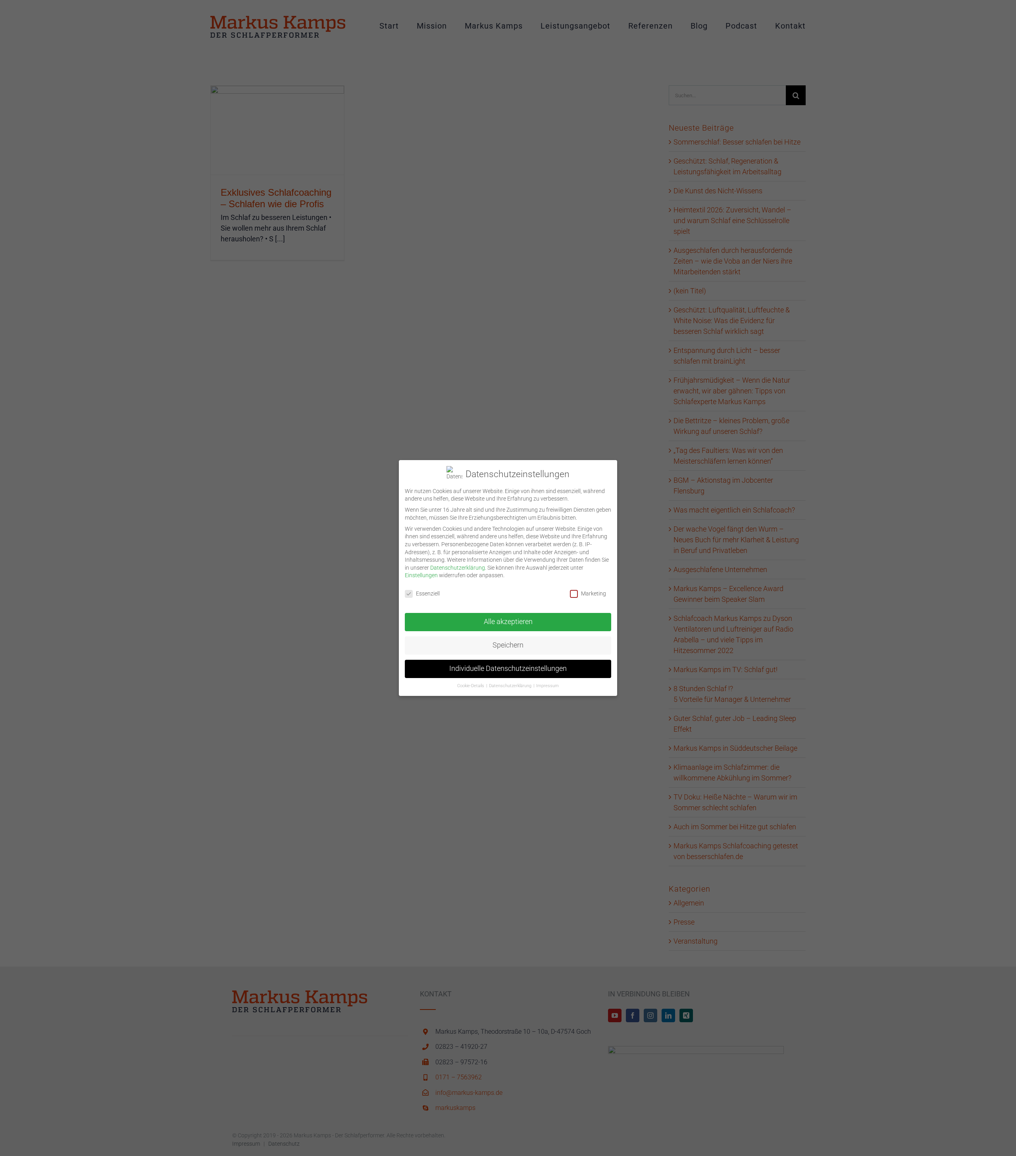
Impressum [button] (547, 685)
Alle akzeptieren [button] (508, 622)
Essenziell (428, 593)
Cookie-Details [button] (471, 685)
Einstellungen (421, 575)
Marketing (593, 593)
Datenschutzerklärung (457, 568)
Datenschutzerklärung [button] (511, 685)
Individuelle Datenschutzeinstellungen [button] (508, 668)
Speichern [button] (508, 645)
